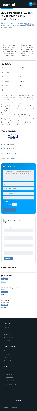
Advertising (6, 407)
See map (13, 148)
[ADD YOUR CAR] (31, 4)
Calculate (8, 258)
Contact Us (15, 407)
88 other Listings (15, 158)
